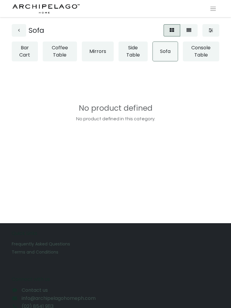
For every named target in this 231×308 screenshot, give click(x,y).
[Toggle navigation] (213, 8)
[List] (189, 30)
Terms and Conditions (35, 252)
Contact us (35, 290)
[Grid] (171, 30)
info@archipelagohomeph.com (59, 298)
